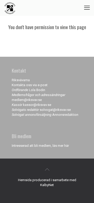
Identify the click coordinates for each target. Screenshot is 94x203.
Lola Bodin (37, 90)
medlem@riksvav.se (27, 100)
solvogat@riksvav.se (55, 110)
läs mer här (60, 146)
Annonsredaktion (65, 115)
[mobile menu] (87, 7)
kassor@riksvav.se (37, 105)
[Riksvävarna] (10, 7)
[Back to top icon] (47, 169)
